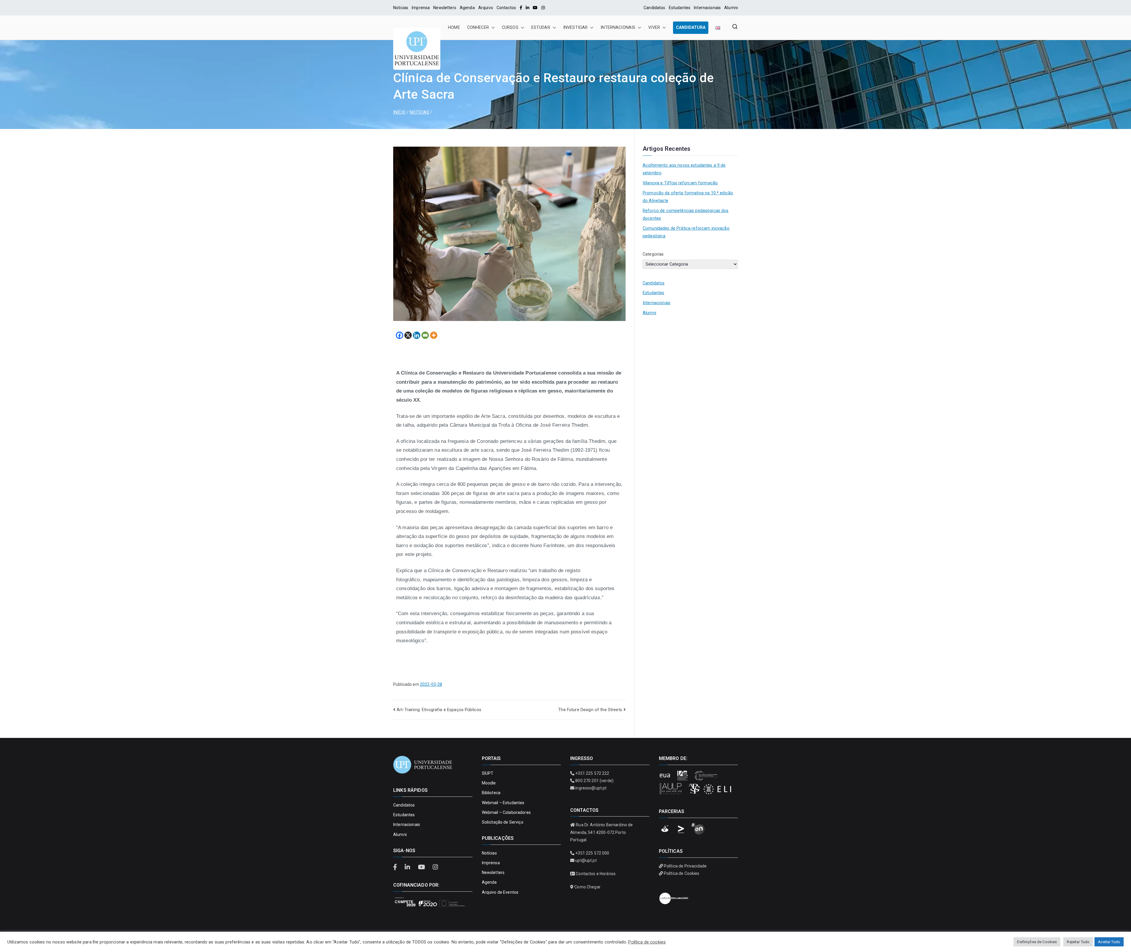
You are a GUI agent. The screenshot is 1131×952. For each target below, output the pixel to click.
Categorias (653, 254)
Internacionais (707, 7)
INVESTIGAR (575, 27)
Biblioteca (491, 792)
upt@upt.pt (585, 860)
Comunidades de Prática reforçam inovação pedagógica (686, 232)
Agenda (467, 7)
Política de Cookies (682, 873)
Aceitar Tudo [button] (1109, 942)
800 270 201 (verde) (594, 780)
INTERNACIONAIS (618, 27)
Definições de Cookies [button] (1037, 942)
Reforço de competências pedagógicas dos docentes (686, 214)
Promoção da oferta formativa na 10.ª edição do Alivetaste (688, 197)
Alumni (731, 7)
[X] (408, 335)
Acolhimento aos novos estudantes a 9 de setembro (684, 169)
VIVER (654, 27)
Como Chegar (587, 887)
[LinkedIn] (527, 7)
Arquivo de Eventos (500, 892)
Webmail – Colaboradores (506, 812)
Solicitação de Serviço (502, 822)
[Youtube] (535, 7)
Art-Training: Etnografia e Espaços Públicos (439, 709)
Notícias (489, 853)
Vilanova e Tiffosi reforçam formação (680, 183)
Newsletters (444, 7)
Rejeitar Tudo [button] (1078, 942)
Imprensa (421, 7)
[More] (433, 335)
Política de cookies (647, 942)
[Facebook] (521, 7)
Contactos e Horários (596, 873)
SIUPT (488, 773)
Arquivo (485, 7)
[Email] (425, 335)
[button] (492, 28)
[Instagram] (543, 7)
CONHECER (478, 27)
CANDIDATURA (690, 27)
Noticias (400, 7)
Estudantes (679, 7)
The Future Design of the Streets (590, 709)
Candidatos (654, 7)
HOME (454, 27)
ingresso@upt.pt (590, 788)
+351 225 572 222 (592, 773)
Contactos (506, 7)
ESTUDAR (540, 27)
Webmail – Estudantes (503, 802)
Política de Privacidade (685, 866)
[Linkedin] (416, 335)
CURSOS (510, 27)
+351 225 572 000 (592, 853)
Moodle (489, 783)
